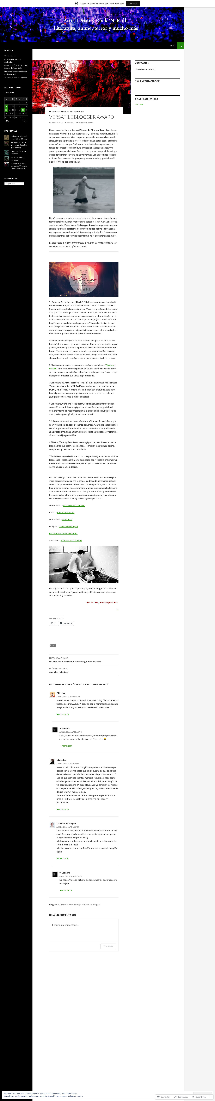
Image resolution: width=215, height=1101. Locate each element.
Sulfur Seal (67, 519)
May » (25, 121)
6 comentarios (86, 122)
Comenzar (133, 3)
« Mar (7, 121)
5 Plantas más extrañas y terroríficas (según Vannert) (19, 145)
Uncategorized (76, 112)
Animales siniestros (58, 670)
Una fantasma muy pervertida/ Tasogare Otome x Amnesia (19, 166)
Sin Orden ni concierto (74, 505)
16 (23, 110)
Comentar (108, 946)
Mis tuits (139, 104)
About (172, 46)
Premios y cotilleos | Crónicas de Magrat (80, 904)
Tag (53, 646)
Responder (64, 714)
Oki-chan (60, 693)
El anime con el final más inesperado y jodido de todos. (75, 660)
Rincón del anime (65, 512)
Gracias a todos (10, 56)
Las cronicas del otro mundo (63, 533)
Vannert (70, 122)
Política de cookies (75, 1096)
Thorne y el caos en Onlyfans (15, 78)
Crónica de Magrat (68, 526)
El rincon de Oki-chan (71, 540)
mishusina (61, 760)
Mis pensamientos (58, 112)
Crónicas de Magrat (66, 823)
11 (6, 110)
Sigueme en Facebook (147, 81)
